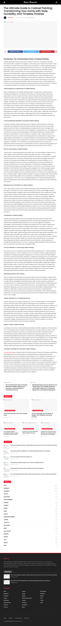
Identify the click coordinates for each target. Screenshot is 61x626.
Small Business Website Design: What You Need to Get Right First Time (27, 462)
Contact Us (26, 618)
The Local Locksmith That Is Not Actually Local (15, 414)
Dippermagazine (10, 621)
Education (7, 496)
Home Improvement (29, 17)
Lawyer (6, 519)
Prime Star (10, 17)
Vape (5, 545)
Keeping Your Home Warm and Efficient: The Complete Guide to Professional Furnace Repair (48, 433)
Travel (6, 542)
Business (6, 488)
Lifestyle (6, 522)
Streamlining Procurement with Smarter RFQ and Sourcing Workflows (27, 468)
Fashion (6, 502)
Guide (5, 511)
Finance (6, 505)
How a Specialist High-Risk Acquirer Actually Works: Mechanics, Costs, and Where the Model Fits (33, 474)
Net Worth (7, 525)
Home (5, 618)
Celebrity (7, 491)
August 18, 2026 (7, 417)
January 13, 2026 (19, 17)
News (5, 528)
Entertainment (8, 499)
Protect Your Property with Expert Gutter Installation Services (30, 432)
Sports (6, 537)
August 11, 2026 (14, 470)
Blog (5, 485)
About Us (11, 618)
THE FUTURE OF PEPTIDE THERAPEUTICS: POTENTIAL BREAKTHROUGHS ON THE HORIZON (30, 451)
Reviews (6, 534)
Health (6, 514)
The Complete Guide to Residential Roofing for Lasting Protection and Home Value (11, 433)
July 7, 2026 (34, 418)
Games (6, 508)
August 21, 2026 (14, 447)
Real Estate (7, 531)
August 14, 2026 (14, 464)
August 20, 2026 (14, 452)
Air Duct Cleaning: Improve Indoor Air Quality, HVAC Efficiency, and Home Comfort (42, 415)
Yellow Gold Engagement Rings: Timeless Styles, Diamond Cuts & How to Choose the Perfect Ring (33, 445)
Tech (5, 539)
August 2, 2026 (14, 475)
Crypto (6, 494)
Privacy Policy (18, 618)
